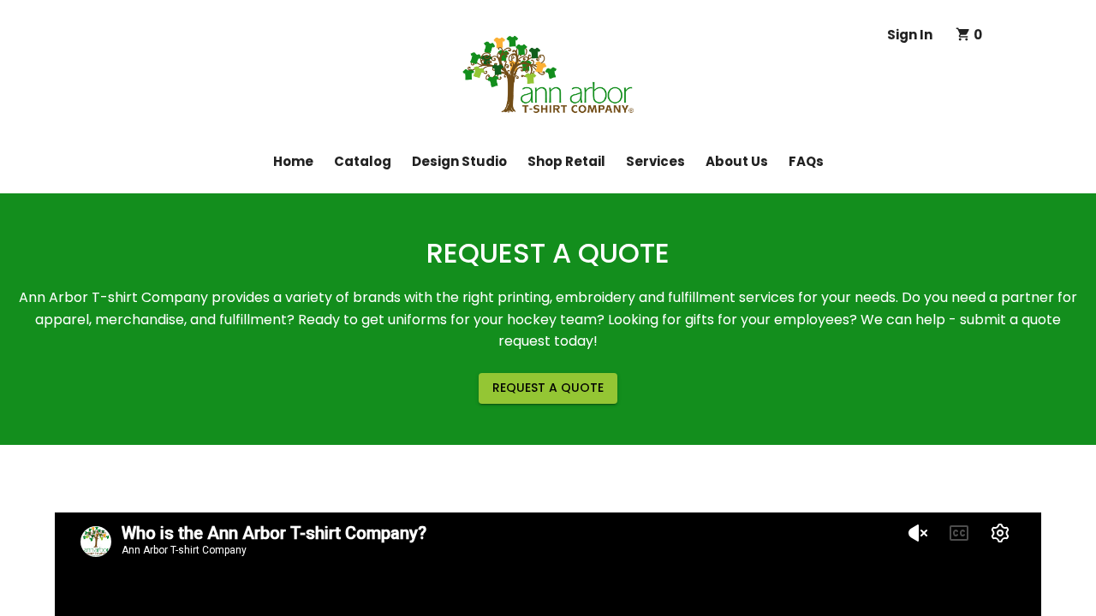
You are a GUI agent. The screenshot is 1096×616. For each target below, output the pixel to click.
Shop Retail (566, 161)
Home (293, 161)
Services (655, 161)
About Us (737, 161)
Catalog (362, 161)
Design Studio (459, 161)
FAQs (806, 161)
